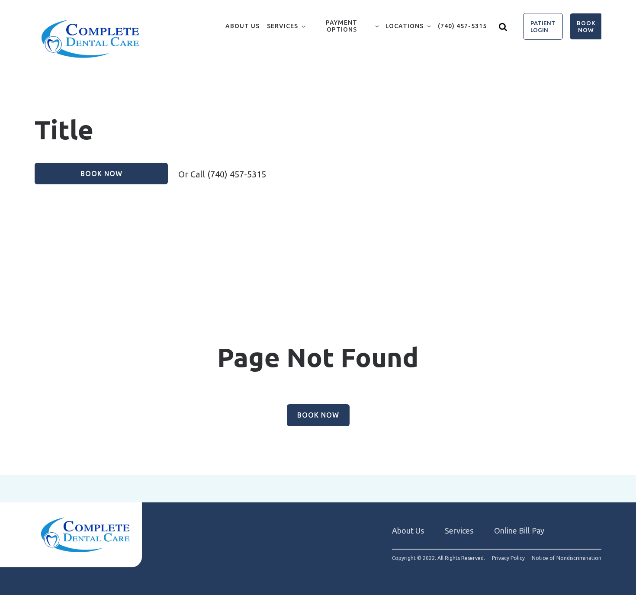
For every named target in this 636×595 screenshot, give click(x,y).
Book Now (586, 26)
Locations (404, 26)
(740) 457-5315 (462, 26)
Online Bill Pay (519, 530)
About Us (242, 26)
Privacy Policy (508, 558)
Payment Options (341, 26)
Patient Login (543, 26)
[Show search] (503, 26)
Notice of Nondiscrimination (566, 558)
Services (282, 26)
